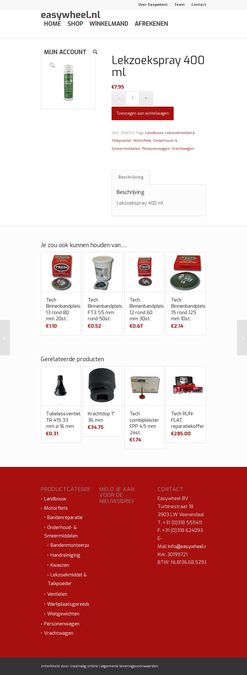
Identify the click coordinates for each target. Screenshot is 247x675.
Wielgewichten (63, 614)
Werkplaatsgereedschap (73, 604)
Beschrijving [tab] (130, 177)
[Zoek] (95, 52)
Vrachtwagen (183, 148)
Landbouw (154, 132)
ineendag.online (84, 666)
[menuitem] (153, 4)
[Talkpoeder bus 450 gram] (5, 337)
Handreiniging (65, 555)
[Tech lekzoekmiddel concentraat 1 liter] (242, 337)
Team (179, 4)
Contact (198, 4)
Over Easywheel (153, 4)
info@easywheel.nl (188, 546)
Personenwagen (156, 148)
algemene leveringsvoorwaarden (129, 666)
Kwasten (59, 565)
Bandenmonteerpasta (73, 545)
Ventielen (57, 594)
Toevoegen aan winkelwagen (142, 113)
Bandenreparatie (65, 517)
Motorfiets (142, 140)
